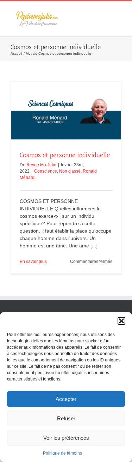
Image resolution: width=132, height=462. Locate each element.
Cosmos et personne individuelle (65, 155)
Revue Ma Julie (41, 164)
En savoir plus (33, 261)
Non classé (70, 171)
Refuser (66, 418)
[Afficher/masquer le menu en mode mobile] (118, 12)
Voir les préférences (66, 438)
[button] (121, 320)
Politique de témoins (62, 453)
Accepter (66, 399)
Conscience (45, 171)
